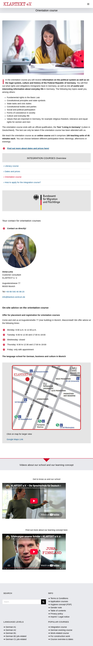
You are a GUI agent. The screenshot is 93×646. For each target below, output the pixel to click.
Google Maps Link (15, 439)
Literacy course (12, 166)
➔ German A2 (9, 630)
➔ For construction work (59, 636)
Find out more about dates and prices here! (28, 148)
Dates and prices (12, 171)
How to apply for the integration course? (23, 182)
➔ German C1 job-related (14, 639)
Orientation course (13, 177)
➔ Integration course (57, 627)
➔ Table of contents (57, 610)
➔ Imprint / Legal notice (58, 617)
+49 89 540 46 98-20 (14, 292)
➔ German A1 (9, 627)
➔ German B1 (9, 633)
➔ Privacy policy (55, 614)
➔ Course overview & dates (60, 639)
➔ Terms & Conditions (58, 598)
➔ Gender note (55, 607)
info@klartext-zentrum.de (13, 297)
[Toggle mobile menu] (88, 4)
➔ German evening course (60, 630)
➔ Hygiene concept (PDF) (60, 604)
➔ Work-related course (58, 633)
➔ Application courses (58, 601)
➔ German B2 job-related (14, 636)
